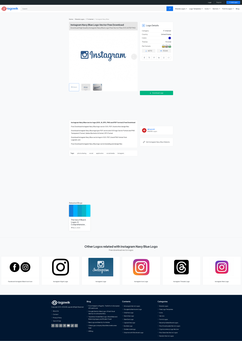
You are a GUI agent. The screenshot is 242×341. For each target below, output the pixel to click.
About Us (56, 311)
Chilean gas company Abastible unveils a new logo (102, 327)
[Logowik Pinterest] (64, 325)
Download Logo (157, 93)
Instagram (121, 153)
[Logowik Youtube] (68, 325)
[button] (134, 56)
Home (71, 19)
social (91, 153)
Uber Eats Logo (129, 319)
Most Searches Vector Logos (168, 332)
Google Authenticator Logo (133, 309)
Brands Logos (79, 19)
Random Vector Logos (166, 336)
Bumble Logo (128, 326)
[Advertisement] (103, 107)
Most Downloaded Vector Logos (169, 326)
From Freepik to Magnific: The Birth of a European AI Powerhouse (104, 307)
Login (209, 2)
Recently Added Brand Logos (168, 322)
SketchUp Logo (129, 316)
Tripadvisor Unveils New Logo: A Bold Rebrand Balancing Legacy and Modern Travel (102, 318)
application (100, 153)
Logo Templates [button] (195, 9)
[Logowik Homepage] (9, 8)
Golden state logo (130, 329)
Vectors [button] (215, 9)
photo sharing (81, 153)
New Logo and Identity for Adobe (99, 322)
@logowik (151, 129)
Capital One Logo (129, 322)
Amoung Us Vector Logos (132, 306)
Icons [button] (207, 9)
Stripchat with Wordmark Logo (133, 332)
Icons (161, 313)
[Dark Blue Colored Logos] (169, 38)
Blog (237, 9)
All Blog (90, 331)
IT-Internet (90, 19)
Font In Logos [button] (227, 9)
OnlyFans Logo (128, 313)
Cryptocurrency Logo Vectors (169, 329)
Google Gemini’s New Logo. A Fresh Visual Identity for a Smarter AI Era (101, 312)
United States (166, 34)
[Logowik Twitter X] (57, 325)
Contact (55, 314)
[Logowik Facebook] (53, 325)
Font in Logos (163, 319)
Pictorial (168, 42)
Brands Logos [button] (180, 9)
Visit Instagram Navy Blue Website (158, 142)
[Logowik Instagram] (60, 325)
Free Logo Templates (166, 309)
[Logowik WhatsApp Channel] (76, 325)
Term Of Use (57, 321)
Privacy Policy (57, 318)
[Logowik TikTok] (72, 325)
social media (111, 153)
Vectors (161, 316)
